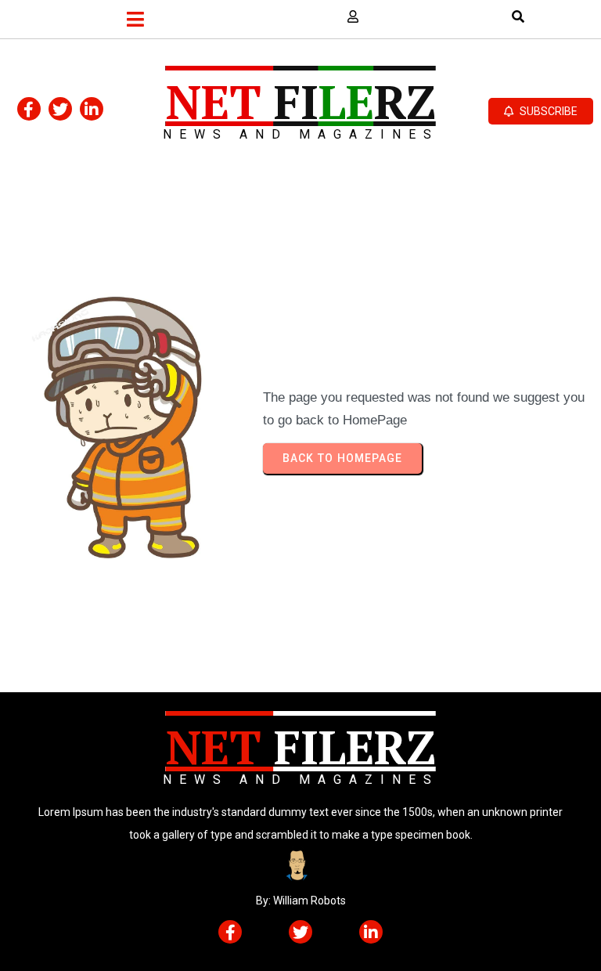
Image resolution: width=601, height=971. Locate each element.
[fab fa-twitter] (60, 109)
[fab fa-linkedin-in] (91, 109)
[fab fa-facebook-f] (29, 109)
